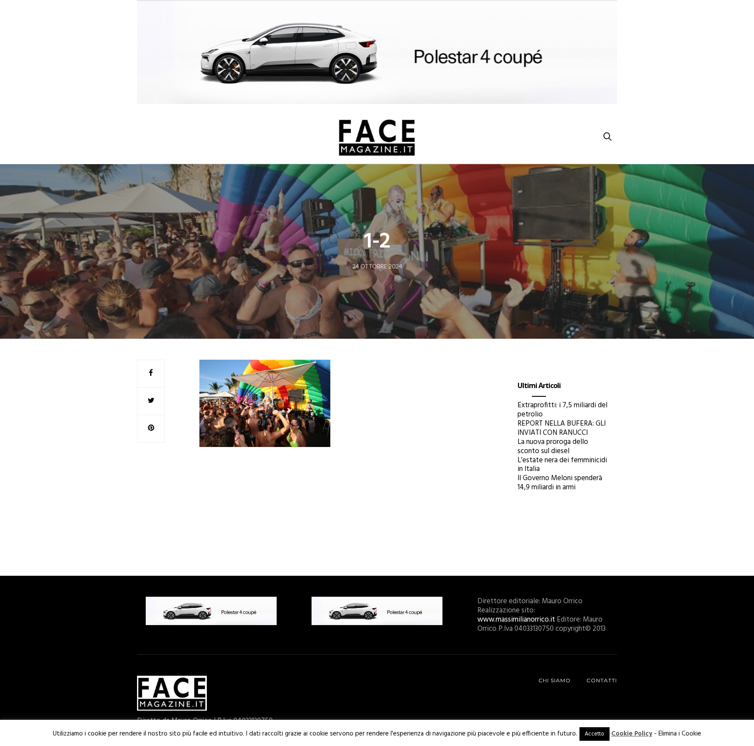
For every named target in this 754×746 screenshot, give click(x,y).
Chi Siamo (554, 680)
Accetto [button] (594, 734)
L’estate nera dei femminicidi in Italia (562, 464)
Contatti (601, 680)
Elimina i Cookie (679, 734)
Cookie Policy (631, 734)
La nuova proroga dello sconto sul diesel (553, 446)
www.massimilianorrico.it (516, 620)
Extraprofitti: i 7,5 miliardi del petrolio (562, 409)
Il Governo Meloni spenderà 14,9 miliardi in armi (560, 482)
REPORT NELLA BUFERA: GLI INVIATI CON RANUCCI (562, 428)
